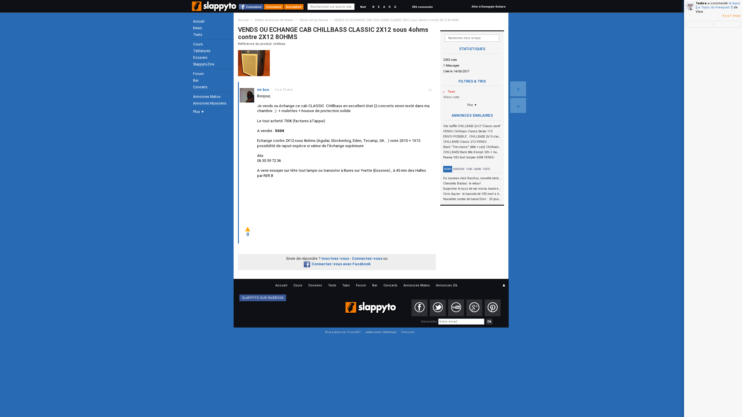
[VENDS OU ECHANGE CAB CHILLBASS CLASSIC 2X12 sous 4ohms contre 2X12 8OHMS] (254, 63)
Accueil (198, 21)
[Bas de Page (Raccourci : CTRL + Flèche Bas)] (518, 105)
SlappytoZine (203, 64)
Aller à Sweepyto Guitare (488, 6)
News (197, 28)
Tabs (469, 169)
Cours (198, 44)
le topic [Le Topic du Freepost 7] (718, 5)
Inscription (293, 6)
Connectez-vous (367, 258)
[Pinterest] (493, 307)
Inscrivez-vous (335, 258)
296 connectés (422, 6)
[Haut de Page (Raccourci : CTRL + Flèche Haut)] (518, 88)
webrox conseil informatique (381, 332)
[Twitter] (438, 307)
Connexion (253, 6)
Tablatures (201, 51)
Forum (198, 74)
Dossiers (200, 58)
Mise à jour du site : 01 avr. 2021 (343, 332)
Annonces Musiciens (209, 103)
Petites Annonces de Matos (274, 20)
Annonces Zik (446, 285)
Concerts (200, 87)
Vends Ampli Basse (313, 20)
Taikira (701, 3)
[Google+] (474, 307)
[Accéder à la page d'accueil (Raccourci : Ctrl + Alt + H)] (214, 9)
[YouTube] (456, 307)
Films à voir (407, 332)
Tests (197, 35)
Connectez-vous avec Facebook (341, 264)
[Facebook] (420, 307)
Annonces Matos (207, 97)
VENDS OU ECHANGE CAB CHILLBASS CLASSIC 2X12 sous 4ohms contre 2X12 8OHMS (396, 20)
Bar (196, 80)
